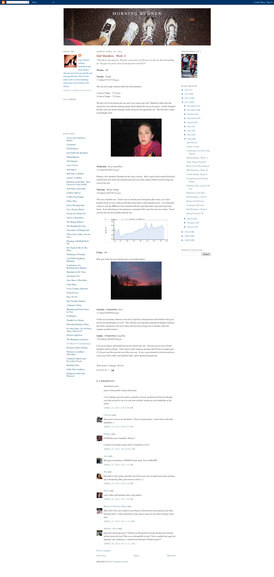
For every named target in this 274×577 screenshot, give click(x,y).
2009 (187, 236)
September (192, 118)
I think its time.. (193, 146)
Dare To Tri (72, 296)
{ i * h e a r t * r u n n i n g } (79, 343)
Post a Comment (104, 550)
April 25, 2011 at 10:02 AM (119, 448)
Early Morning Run (75, 205)
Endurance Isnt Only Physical (76, 374)
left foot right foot (74, 334)
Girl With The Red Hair (77, 152)
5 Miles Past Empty (75, 196)
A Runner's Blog (74, 305)
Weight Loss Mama (75, 320)
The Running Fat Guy (76, 225)
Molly (106, 490)
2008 (187, 240)
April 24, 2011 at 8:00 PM (119, 407)
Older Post (171, 555)
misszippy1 (72, 169)
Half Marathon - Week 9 (196, 196)
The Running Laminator (77, 339)
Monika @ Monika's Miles (115, 506)
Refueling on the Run (195, 192)
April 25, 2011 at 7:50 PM (119, 499)
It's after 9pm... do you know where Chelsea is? (79, 329)
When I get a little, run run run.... (78, 235)
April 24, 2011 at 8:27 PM (119, 426)
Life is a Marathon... (76, 217)
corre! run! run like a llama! (76, 139)
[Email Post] (112, 370)
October (191, 114)
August (190, 122)
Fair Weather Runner (76, 300)
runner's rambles (74, 177)
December (191, 105)
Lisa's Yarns (72, 165)
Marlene (107, 433)
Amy (106, 456)
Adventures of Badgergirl (78, 229)
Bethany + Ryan (111, 528)
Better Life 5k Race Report (197, 166)
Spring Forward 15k (194, 213)
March (190, 218)
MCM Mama (72, 148)
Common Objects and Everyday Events (76, 359)
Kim (105, 471)
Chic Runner (72, 160)
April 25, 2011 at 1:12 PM (119, 464)
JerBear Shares (74, 192)
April (189, 138)
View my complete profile (77, 90)
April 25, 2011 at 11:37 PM (119, 521)
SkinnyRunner (73, 156)
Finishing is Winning (76, 254)
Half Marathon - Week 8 (196, 209)
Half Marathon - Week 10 (197, 170)
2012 (187, 98)
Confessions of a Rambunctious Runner (77, 266)
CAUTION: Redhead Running (76, 259)
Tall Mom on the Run (76, 188)
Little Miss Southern (76, 369)
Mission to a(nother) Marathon (76, 353)
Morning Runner (137, 13)
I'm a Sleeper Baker (76, 209)
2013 (187, 93)
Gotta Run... (72, 284)
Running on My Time (76, 271)
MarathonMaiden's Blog (78, 324)
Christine (108, 414)
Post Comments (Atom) (118, 561)
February (191, 222)
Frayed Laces (72, 292)
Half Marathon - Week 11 (111, 56)
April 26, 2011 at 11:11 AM (119, 543)
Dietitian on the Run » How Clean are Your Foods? (78, 183)
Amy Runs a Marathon (77, 280)
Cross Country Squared (77, 288)
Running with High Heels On (78, 242)
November (192, 109)
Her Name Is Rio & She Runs (77, 249)
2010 (187, 231)
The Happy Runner (75, 221)
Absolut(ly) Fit (73, 275)
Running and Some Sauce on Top (78, 310)
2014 (187, 89)
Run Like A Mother (75, 173)
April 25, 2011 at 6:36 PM (119, 483)
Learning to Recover (195, 205)
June (189, 130)
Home (136, 555)
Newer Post (101, 555)
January (190, 226)
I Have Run (72, 200)
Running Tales (73, 365)
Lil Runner (71, 315)
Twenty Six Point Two (76, 213)
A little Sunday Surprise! (197, 174)
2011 (187, 102)
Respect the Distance (195, 201)
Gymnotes (71, 144)
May (189, 134)
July (189, 126)
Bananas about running (77, 347)
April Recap (191, 142)
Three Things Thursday (196, 161)
